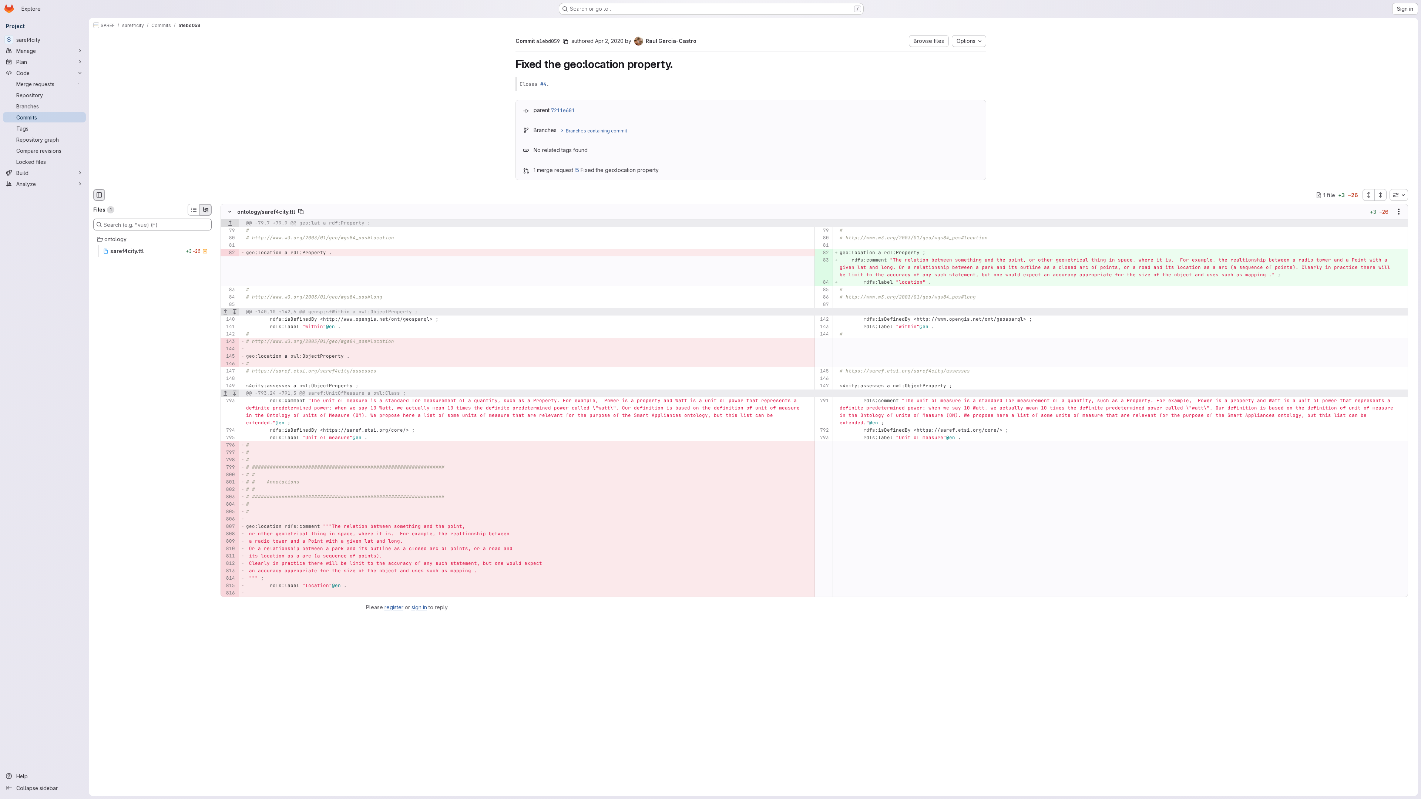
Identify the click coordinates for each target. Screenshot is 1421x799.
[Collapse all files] (1381, 195)
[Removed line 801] (229, 482)
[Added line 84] (823, 282)
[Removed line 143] (229, 341)
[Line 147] (229, 371)
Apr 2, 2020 (609, 41)
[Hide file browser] (99, 195)
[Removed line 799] (229, 467)
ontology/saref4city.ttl (266, 212)
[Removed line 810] (229, 549)
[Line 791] (823, 401)
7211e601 (563, 110)
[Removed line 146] (229, 364)
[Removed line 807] (229, 526)
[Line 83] (229, 290)
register (393, 607)
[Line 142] (823, 319)
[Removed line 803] (229, 497)
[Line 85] (823, 290)
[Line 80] (229, 238)
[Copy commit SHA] (565, 41)
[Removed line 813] (229, 571)
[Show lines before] (230, 223)
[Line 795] (229, 438)
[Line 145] (823, 371)
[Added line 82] (823, 253)
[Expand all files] (1368, 195)
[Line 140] (229, 319)
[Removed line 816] (229, 593)
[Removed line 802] (229, 489)
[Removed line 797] (229, 452)
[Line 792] (823, 430)
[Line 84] (229, 297)
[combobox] (1399, 195)
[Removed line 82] (229, 253)
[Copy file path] (300, 212)
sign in (419, 607)
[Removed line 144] (229, 349)
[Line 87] (823, 305)
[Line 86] (823, 297)
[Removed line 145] (229, 356)
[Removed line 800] (229, 475)
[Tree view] (206, 210)
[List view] (193, 210)
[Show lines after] (234, 312)
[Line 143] (823, 327)
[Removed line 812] (229, 563)
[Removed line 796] (229, 445)
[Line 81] (229, 245)
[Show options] (1398, 212)
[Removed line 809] (229, 541)
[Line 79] (229, 231)
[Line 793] (229, 401)
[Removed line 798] (229, 460)
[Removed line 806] (229, 519)
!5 (577, 170)
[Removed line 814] (229, 578)
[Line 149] (229, 386)
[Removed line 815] (229, 586)
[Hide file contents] (229, 212)
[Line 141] (229, 327)
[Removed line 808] (229, 534)
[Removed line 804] (229, 504)
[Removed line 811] (229, 556)
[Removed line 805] (229, 512)
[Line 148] (229, 378)
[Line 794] (229, 430)
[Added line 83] (823, 260)
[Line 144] (823, 334)
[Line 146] (823, 378)
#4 (543, 84)
